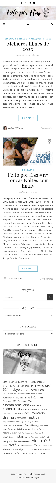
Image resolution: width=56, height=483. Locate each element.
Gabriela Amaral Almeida (13, 425)
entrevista (20, 417)
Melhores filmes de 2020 (28, 46)
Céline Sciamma (38, 409)
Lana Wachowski (37, 433)
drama (8, 417)
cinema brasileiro (16, 405)
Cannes (38, 397)
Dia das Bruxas (17, 413)
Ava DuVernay (8, 398)
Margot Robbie (10, 441)
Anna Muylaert (36, 394)
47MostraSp (9, 386)
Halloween (44, 425)
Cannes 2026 (25, 401)
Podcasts (28, 170)
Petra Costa (47, 446)
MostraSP (40, 440)
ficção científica (9, 421)
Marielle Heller (24, 441)
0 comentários (46, 278)
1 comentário (47, 128)
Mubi (5, 445)
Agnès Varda (38, 389)
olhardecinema (27, 446)
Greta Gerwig (32, 425)
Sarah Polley (8, 453)
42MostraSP (8, 382)
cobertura (11, 409)
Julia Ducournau (24, 429)
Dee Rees (7, 413)
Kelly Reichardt (24, 433)
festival (34, 417)
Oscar (38, 445)
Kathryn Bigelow (10, 432)
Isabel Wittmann (16, 128)
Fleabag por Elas (31, 421)
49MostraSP (43, 386)
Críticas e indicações (28, 39)
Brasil (28, 397)
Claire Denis (35, 405)
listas (20, 436)
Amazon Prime (10, 393)
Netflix (13, 445)
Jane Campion (9, 428)
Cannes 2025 (10, 401)
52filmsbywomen (16, 389)
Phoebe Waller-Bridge (13, 449)
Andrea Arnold (24, 393)
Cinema (9, 39)
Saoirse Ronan (45, 450)
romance (34, 449)
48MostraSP (25, 386)
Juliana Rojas (38, 429)
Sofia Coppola (21, 453)
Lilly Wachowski (8, 437)
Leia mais (28, 118)
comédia (25, 409)
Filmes (47, 39)
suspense (32, 453)
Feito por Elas (15, 278)
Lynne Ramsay (31, 437)
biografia (19, 398)
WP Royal (35, 477)
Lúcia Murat (44, 437)
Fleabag (19, 421)
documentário (34, 413)
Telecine (41, 453)
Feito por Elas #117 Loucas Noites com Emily (28, 180)
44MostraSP (38, 382)
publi (26, 449)
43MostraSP (22, 382)
